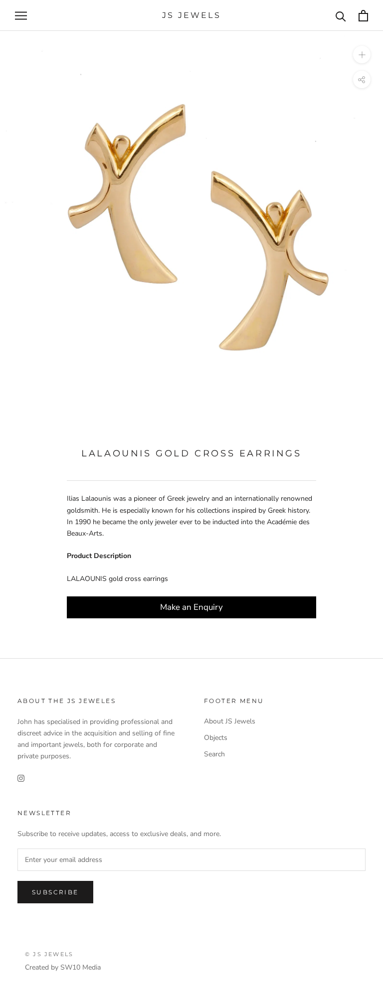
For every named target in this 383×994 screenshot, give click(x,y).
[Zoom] (362, 54)
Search (214, 754)
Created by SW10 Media (63, 967)
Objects (215, 737)
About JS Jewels (229, 721)
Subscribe (55, 892)
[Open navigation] (21, 15)
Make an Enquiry (191, 607)
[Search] (341, 15)
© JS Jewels (49, 954)
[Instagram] (20, 777)
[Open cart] (363, 15)
